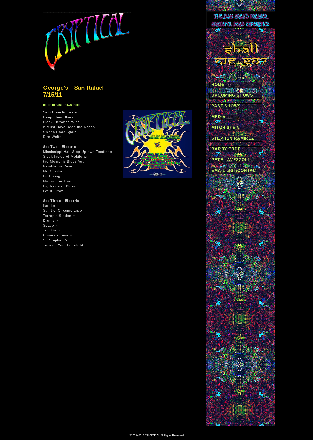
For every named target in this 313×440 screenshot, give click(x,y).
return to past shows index (61, 105)
